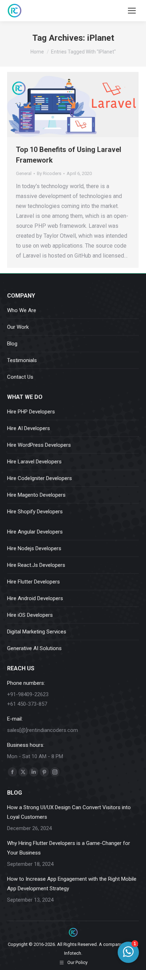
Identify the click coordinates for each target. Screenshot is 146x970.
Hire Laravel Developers (34, 461)
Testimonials (22, 360)
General (24, 173)
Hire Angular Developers (35, 532)
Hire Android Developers (35, 598)
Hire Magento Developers (36, 495)
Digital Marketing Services (36, 631)
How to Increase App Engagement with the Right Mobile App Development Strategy (71, 884)
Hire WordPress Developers (39, 445)
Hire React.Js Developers (36, 565)
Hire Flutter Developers (33, 582)
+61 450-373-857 (27, 704)
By (49, 173)
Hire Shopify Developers (35, 511)
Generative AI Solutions (34, 648)
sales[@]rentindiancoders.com (42, 730)
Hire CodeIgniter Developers (39, 478)
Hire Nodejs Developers (34, 548)
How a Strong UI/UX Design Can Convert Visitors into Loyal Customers (69, 812)
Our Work (18, 327)
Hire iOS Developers (30, 615)
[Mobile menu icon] (132, 11)
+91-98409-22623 (28, 694)
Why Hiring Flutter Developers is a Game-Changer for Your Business (68, 848)
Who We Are (21, 310)
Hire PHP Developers (31, 411)
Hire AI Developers (28, 428)
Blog (12, 343)
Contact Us (20, 377)
